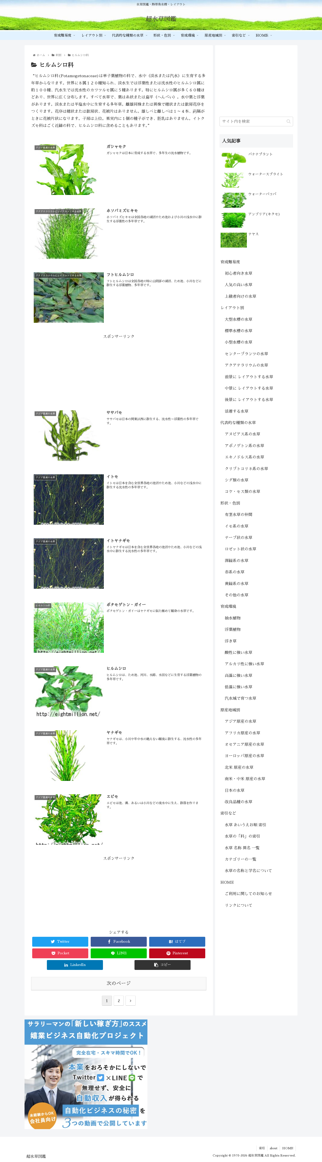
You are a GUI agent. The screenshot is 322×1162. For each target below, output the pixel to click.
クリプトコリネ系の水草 (246, 469)
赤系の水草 (234, 572)
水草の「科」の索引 (242, 836)
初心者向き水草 (238, 273)
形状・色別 (230, 503)
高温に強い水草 (238, 676)
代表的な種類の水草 (238, 423)
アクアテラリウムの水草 (246, 365)
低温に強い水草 (238, 687)
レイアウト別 (232, 308)
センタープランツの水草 (246, 354)
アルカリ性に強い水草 (244, 664)
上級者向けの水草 (240, 296)
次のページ (119, 983)
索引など (228, 813)
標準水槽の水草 (238, 331)
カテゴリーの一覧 (240, 859)
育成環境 (228, 607)
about (274, 1148)
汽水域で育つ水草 (240, 698)
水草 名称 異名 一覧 (242, 848)
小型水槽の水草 (238, 342)
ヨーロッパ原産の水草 (244, 756)
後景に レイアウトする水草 (249, 400)
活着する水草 (236, 411)
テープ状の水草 (238, 538)
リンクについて (238, 905)
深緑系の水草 (236, 561)
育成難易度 (230, 262)
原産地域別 (230, 710)
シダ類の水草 (236, 480)
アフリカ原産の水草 (242, 733)
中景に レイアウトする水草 (249, 388)
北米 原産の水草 (239, 767)
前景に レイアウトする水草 (249, 377)
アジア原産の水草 (240, 721)
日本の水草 (234, 791)
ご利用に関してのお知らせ (248, 894)
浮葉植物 (233, 630)
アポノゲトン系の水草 (244, 446)
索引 (262, 1148)
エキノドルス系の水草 (244, 457)
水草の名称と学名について (248, 871)
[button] (288, 121)
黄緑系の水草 (236, 584)
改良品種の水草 (238, 802)
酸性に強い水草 (238, 653)
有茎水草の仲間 (238, 515)
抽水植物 (233, 618)
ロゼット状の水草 (240, 549)
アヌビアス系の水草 (242, 434)
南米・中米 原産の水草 (245, 779)
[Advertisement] (118, 371)
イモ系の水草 (236, 526)
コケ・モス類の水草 (242, 492)
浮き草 (231, 641)
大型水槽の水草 (238, 319)
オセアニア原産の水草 (244, 744)
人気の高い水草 (238, 285)
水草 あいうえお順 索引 (245, 825)
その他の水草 (236, 595)
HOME (227, 882)
